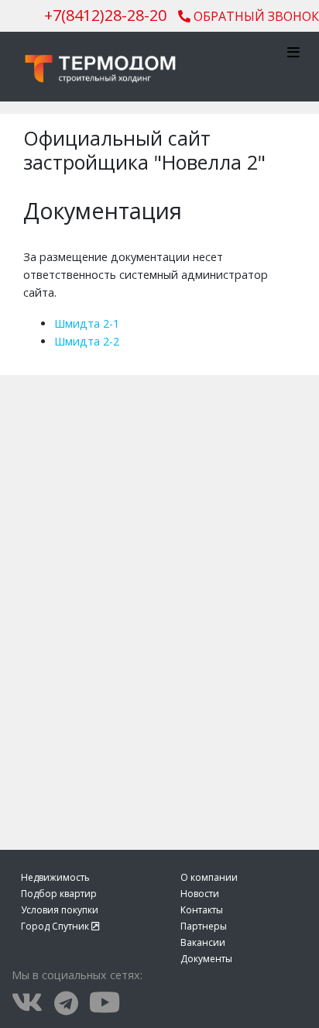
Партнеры (203, 926)
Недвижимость (55, 877)
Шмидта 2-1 (86, 323)
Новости (199, 893)
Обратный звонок (254, 16)
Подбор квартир (59, 893)
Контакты (201, 909)
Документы (206, 958)
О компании (209, 877)
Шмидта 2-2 (86, 341)
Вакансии (202, 942)
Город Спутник (56, 926)
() (105, 15)
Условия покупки (59, 909)
